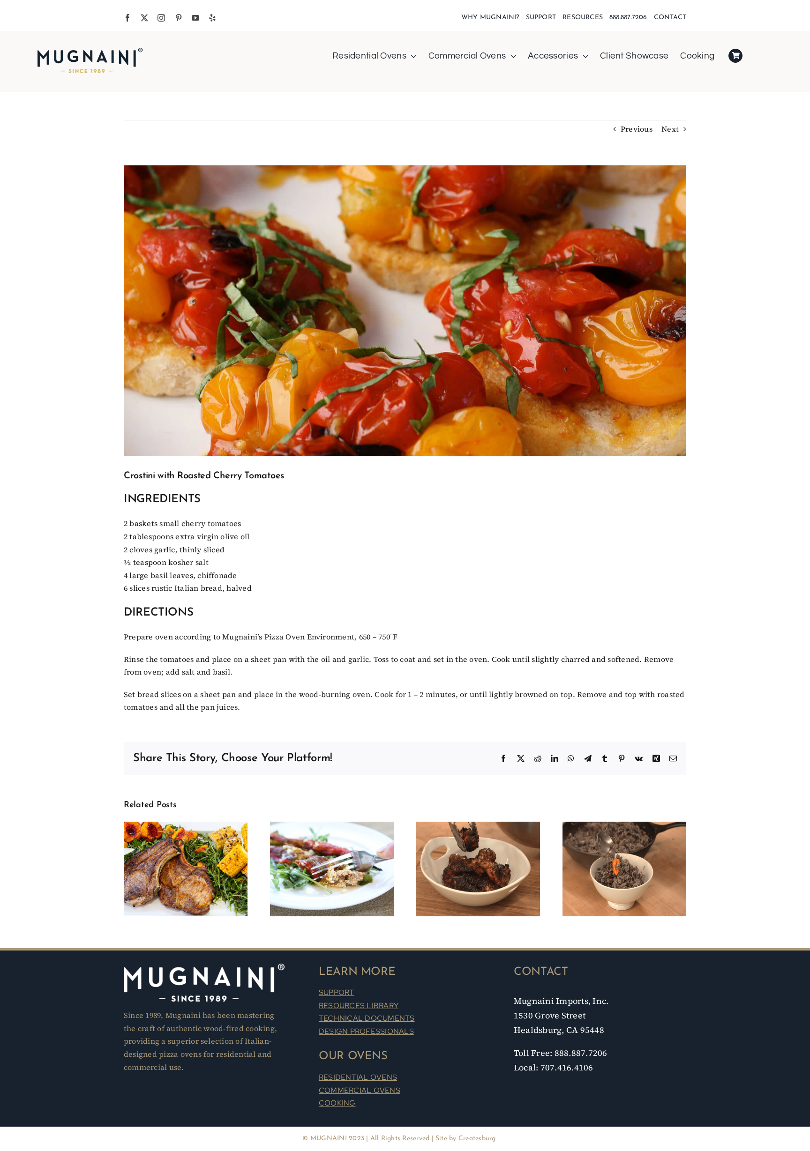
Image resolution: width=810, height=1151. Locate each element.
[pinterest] (178, 18)
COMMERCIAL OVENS (359, 1090)
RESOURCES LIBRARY (358, 1005)
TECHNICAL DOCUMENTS (367, 1018)
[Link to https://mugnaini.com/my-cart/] (735, 56)
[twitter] (144, 18)
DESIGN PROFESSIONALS (366, 1031)
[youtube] (195, 18)
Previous (636, 129)
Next (670, 129)
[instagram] (161, 18)
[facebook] (127, 18)
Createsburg (477, 1138)
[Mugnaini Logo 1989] (90, 49)
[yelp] (212, 18)
